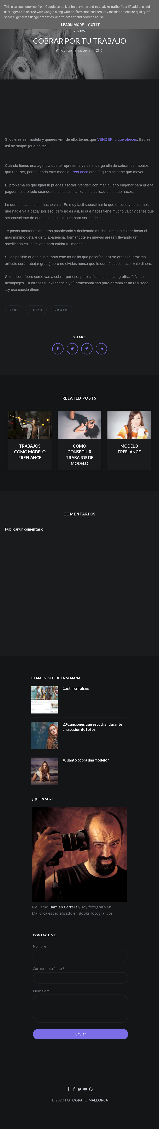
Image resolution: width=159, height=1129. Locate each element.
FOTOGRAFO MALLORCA (86, 1100)
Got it (94, 25)
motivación (61, 309)
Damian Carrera (63, 906)
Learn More (72, 25)
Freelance (36, 309)
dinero (79, 30)
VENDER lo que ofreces (117, 139)
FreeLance (79, 172)
